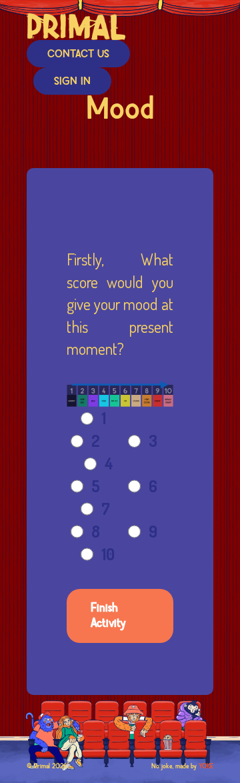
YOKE (206, 766)
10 (108, 554)
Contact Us (78, 54)
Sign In (72, 81)
